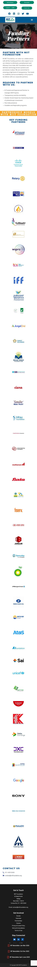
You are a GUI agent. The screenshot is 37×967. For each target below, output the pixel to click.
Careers (18, 923)
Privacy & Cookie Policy (18, 925)
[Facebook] (9, 13)
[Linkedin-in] (18, 939)
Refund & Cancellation (18, 928)
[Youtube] (27, 13)
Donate (18, 916)
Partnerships (18, 920)
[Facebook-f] (22, 939)
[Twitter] (23, 13)
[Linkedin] (14, 13)
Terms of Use (18, 930)
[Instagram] (18, 13)
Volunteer (18, 918)
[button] (10, 2)
